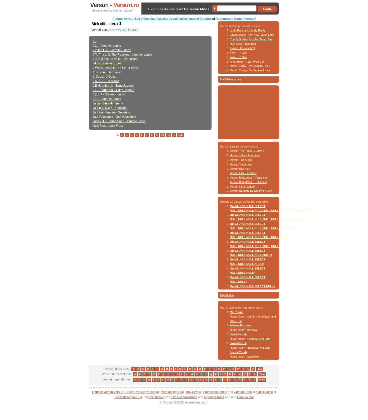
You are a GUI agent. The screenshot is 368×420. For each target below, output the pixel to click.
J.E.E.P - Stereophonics (109, 94)
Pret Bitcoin (156, 397)
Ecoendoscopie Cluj (128, 397)
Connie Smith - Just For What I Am (251, 39)
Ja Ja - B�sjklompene (108, 103)
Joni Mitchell (238, 334)
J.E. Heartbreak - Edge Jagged (113, 90)
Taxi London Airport (184, 397)
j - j (95, 41)
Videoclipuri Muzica (154, 19)
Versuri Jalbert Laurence (245, 155)
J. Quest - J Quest (104, 76)
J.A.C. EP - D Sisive (106, 81)
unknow (252, 329)
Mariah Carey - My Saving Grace (250, 65)
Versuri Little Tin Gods (243, 173)
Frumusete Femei (215, 392)
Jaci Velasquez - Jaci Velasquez (114, 116)
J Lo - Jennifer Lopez (107, 45)
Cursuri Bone (243, 392)
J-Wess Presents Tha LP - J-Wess (115, 68)
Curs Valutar (245, 397)
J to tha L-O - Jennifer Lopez (112, 50)
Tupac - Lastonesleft (242, 48)
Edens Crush (238, 352)
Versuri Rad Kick (240, 168)
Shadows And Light (258, 338)
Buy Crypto (193, 392)
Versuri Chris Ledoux (242, 186)
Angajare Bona (214, 397)
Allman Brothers (240, 325)
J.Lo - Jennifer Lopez (107, 99)
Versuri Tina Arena (241, 159)
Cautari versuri (245, 19)
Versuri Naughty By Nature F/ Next (251, 190)
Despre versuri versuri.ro (142, 392)
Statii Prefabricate (230, 79)
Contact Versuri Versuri (107, 392)
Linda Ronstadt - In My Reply (247, 30)
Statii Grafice (264, 392)
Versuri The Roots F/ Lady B (247, 150)
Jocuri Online (178, 19)
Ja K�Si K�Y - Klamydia (110, 108)
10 (162, 134)
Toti (260, 369)
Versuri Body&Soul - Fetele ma (248, 177)
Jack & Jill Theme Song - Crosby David (119, 121)
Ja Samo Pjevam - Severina (111, 112)
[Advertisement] (147, 145)
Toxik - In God (238, 52)
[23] (180, 134)
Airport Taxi (227, 295)
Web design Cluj (172, 392)
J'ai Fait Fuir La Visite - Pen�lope (115, 59)
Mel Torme (236, 312)
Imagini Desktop (200, 19)
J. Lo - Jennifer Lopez (107, 72)
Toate (262, 374)
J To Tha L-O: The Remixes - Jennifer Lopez (122, 54)
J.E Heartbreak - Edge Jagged (113, 85)
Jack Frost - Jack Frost (108, 125)
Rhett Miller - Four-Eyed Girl (247, 61)
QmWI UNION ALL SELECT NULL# (252, 286)
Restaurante (224, 19)
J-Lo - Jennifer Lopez (107, 63)
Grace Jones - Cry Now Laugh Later (252, 34)
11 (168, 134)
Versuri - (114, 5)
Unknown (253, 356)
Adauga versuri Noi (126, 19)
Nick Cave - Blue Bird (243, 43)
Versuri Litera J (128, 30)
